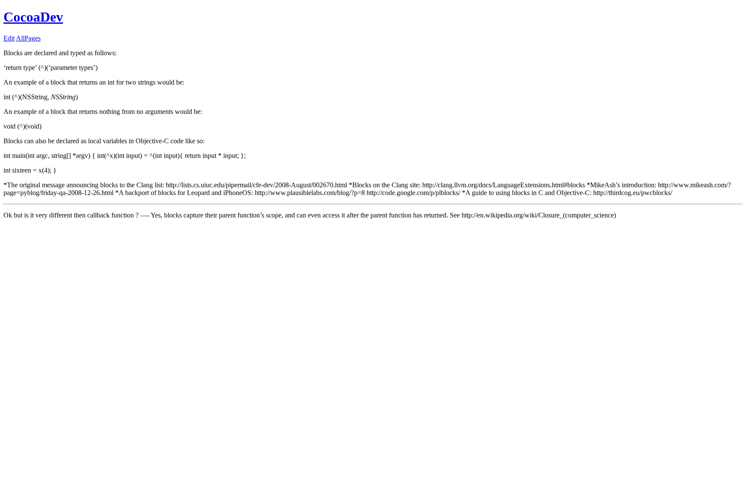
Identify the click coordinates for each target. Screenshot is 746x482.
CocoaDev (33, 17)
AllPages (28, 38)
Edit (9, 38)
